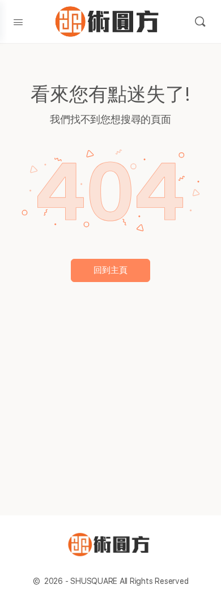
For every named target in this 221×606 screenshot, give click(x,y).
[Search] (200, 21)
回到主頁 (111, 270)
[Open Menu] (18, 21)
